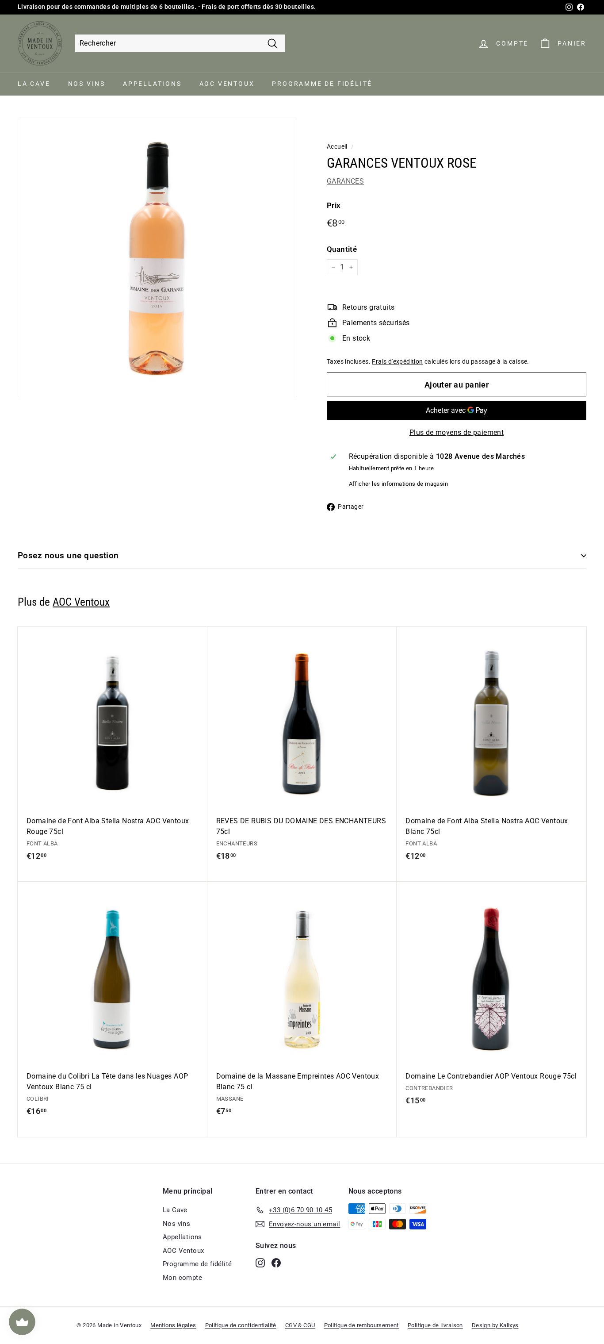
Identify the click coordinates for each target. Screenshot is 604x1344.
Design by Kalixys (495, 1325)
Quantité (342, 249)
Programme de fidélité (322, 83)
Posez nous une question (68, 555)
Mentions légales (173, 1325)
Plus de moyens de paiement (456, 432)
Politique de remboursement (361, 1325)
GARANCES (345, 181)
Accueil (337, 146)
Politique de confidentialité (240, 1325)
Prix (334, 205)
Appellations (152, 83)
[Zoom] (157, 257)
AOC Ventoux (227, 83)
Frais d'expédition (397, 361)
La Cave (34, 83)
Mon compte (182, 1278)
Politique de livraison (435, 1325)
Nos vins (86, 83)
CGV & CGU (300, 1325)
